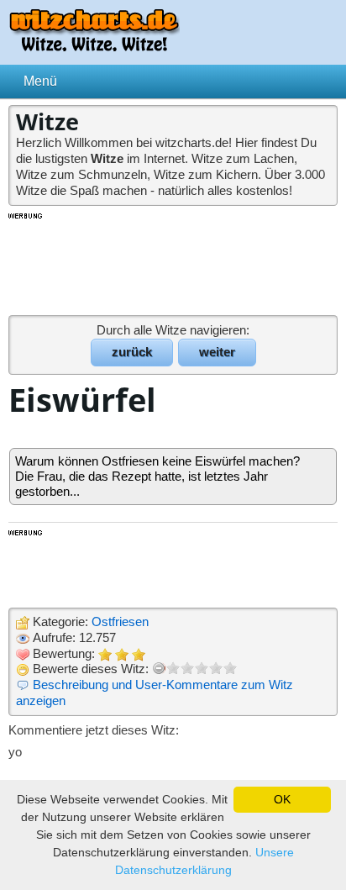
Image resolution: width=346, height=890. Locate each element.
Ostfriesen (120, 621)
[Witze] (94, 46)
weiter (217, 352)
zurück (132, 352)
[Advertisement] (173, 263)
